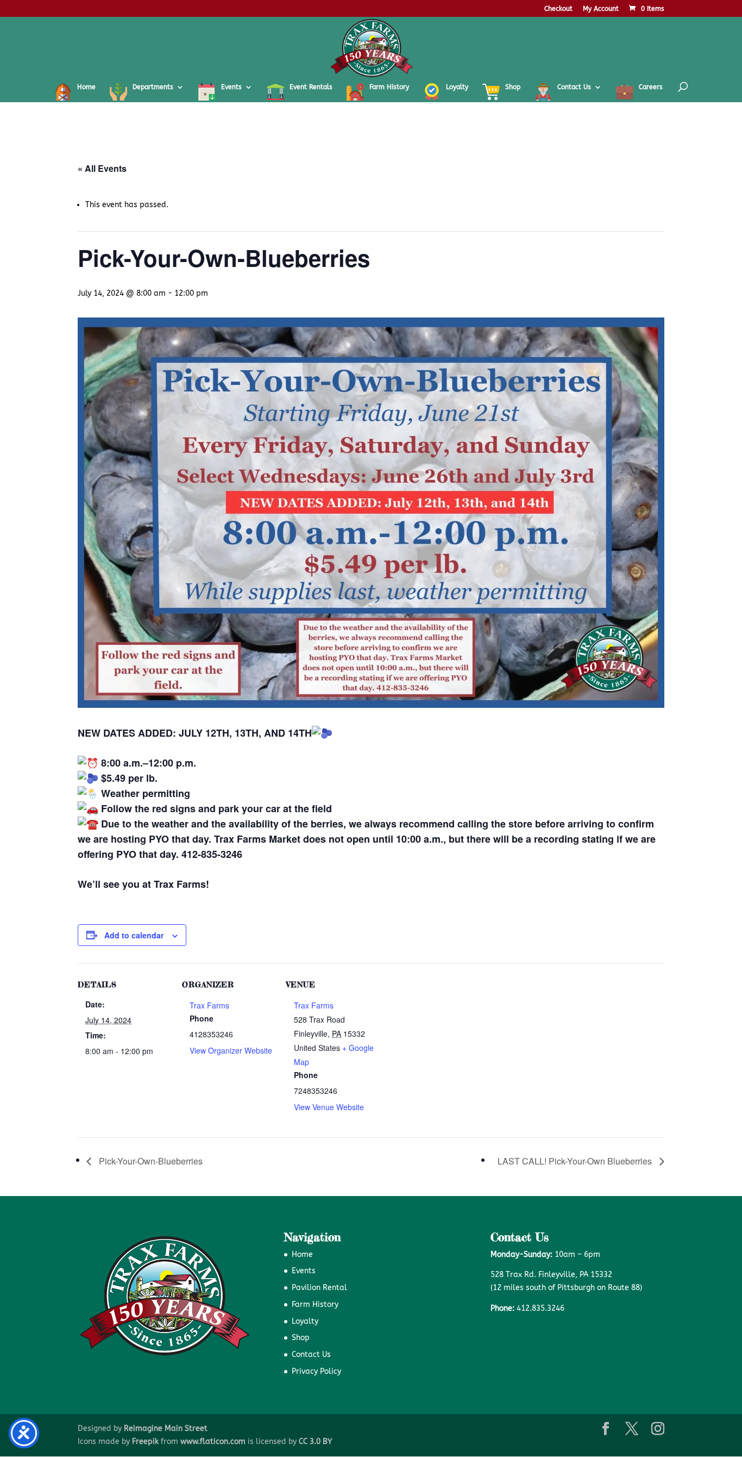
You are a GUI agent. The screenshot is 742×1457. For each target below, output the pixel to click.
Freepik (145, 1441)
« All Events (102, 168)
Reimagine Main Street (165, 1428)
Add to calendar (134, 935)
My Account (601, 9)
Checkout (558, 9)
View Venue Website (329, 1106)
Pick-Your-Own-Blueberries (150, 1161)
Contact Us (311, 1354)
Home (302, 1254)
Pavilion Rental (319, 1287)
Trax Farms (209, 1005)
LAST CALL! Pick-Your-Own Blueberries (576, 1161)
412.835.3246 (540, 1308)
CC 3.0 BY (315, 1441)
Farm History (315, 1304)
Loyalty (305, 1321)
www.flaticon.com (213, 1441)
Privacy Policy (316, 1371)
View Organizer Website (231, 1050)
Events (304, 1270)
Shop (301, 1337)
